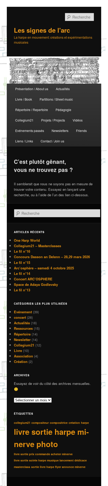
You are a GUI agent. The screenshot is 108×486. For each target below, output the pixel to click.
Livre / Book (23, 99)
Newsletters (60, 130)
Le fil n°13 (22, 289)
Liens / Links (24, 141)
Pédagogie (63, 109)
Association (23, 356)
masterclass (22, 467)
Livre (18, 350)
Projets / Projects (53, 120)
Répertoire (22, 334)
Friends (81, 130)
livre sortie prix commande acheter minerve (43, 454)
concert (20, 317)
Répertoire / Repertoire (31, 109)
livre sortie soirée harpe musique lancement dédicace (50, 460)
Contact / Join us (52, 141)
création (74, 423)
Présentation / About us (31, 88)
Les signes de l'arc (42, 30)
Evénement (23, 311)
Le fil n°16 (22, 251)
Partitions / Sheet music (56, 99)
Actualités (63, 88)
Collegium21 (24, 120)
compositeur (40, 423)
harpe (85, 423)
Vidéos (78, 120)
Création (21, 361)
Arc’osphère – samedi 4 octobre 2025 (44, 267)
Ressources (23, 328)
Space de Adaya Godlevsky (36, 284)
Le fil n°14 (22, 273)
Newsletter (22, 339)
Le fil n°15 (22, 262)
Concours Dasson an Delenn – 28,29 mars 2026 (52, 256)
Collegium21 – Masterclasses (37, 245)
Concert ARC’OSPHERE (33, 278)
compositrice (59, 423)
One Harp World (27, 240)
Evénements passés (29, 130)
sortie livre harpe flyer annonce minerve (58, 467)
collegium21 (22, 423)
